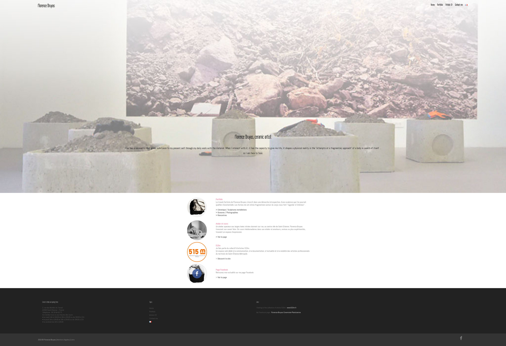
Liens (73, 339)
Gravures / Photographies (228, 212)
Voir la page (222, 237)
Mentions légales (63, 339)
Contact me (459, 4)
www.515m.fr (291, 307)
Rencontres (222, 215)
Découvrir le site (224, 258)
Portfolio (440, 4)
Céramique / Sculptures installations (232, 209)
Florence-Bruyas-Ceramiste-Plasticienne (286, 312)
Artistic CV (449, 4)
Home (433, 4)
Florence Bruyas (46, 5)
